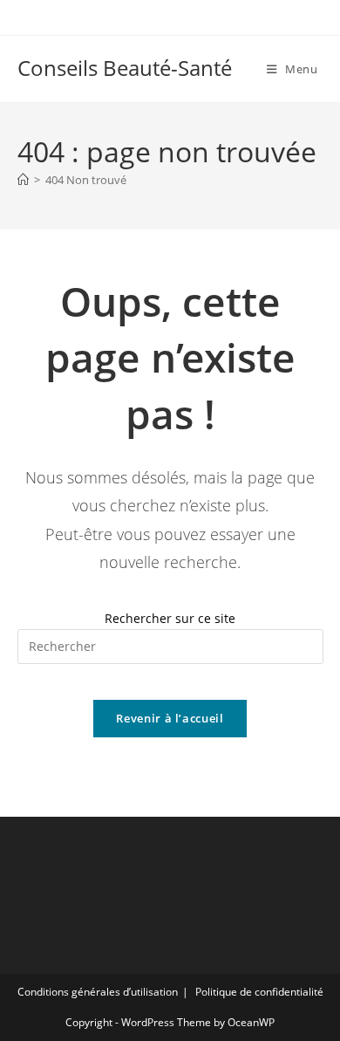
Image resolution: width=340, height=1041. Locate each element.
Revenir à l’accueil (169, 718)
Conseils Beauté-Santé (124, 67)
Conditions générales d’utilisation (97, 991)
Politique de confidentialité (259, 991)
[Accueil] (23, 180)
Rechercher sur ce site (170, 618)
